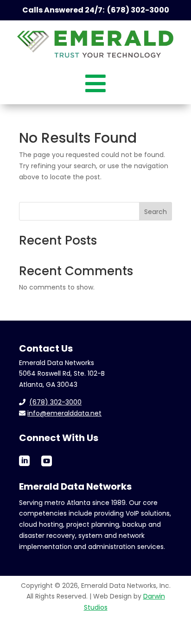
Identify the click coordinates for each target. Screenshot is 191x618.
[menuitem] (95, 82)
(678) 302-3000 (55, 402)
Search (155, 211)
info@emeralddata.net (64, 413)
